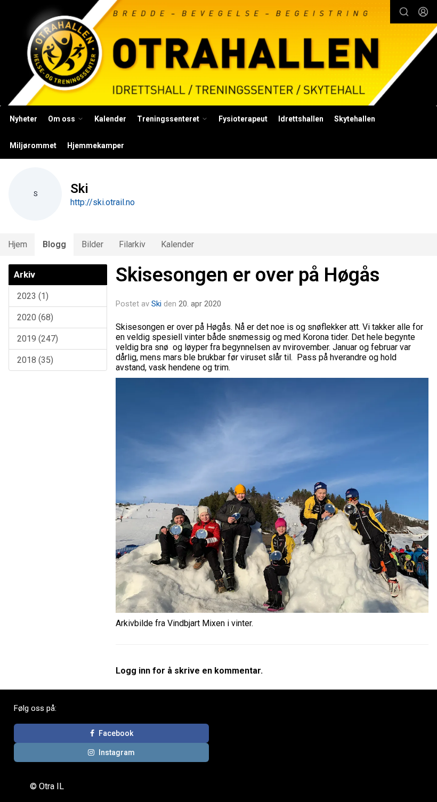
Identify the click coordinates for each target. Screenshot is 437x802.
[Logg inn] (423, 11)
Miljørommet (33, 145)
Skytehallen (354, 119)
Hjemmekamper (95, 145)
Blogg (54, 244)
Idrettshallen (300, 119)
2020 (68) (35, 317)
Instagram (117, 752)
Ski (156, 304)
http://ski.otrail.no (102, 202)
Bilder (92, 244)
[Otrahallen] (218, 54)
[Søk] (404, 11)
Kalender (110, 119)
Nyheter (23, 119)
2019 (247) (37, 339)
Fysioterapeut (243, 119)
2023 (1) (32, 296)
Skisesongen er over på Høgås (248, 274)
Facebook (116, 733)
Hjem (17, 244)
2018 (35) (35, 360)
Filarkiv (132, 244)
